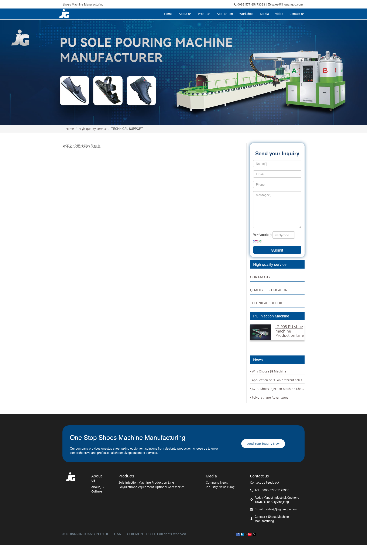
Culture (96, 491)
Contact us (259, 475)
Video (279, 14)
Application (225, 14)
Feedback (272, 482)
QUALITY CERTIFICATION (269, 290)
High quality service (93, 129)
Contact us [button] (297, 14)
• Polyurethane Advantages (269, 397)
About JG (97, 487)
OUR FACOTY (260, 277)
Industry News (216, 487)
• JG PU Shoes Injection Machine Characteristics (277, 389)
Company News (217, 482)
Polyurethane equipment (136, 487)
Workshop (246, 14)
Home (168, 14)
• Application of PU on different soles (276, 380)
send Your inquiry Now (263, 444)
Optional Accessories (170, 487)
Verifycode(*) (262, 234)
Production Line (163, 482)
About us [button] (185, 14)
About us (96, 478)
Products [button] (204, 14)
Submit (277, 250)
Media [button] (264, 14)
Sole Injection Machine (135, 482)
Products (126, 475)
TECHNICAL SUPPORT (267, 303)
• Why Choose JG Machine (268, 371)
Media (211, 475)
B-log (230, 487)
